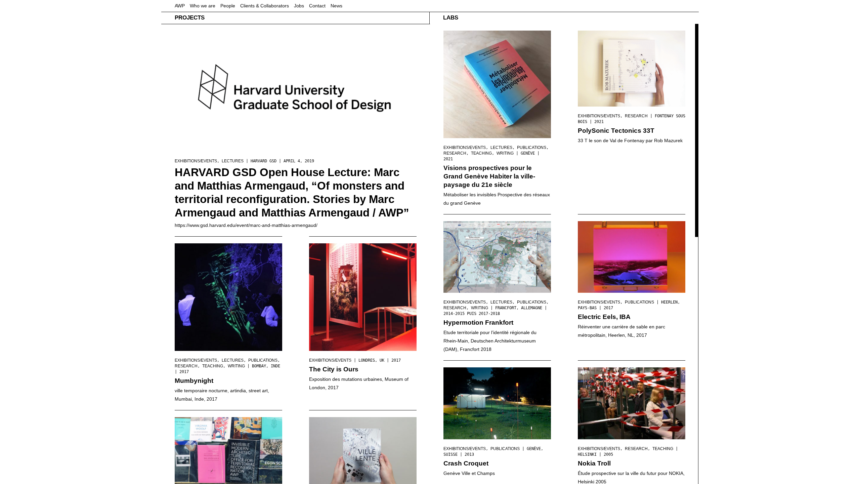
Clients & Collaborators (264, 5)
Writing (236, 366)
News (336, 5)
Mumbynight (194, 380)
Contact (317, 5)
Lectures (233, 161)
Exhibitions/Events (196, 161)
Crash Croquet (465, 463)
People (227, 5)
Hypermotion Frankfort (478, 322)
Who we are (202, 5)
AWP (180, 5)
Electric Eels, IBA (604, 316)
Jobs (299, 5)
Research (186, 366)
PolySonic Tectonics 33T (616, 130)
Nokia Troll (594, 463)
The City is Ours (333, 369)
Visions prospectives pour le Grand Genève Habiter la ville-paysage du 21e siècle (489, 176)
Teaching (212, 366)
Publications (262, 360)
